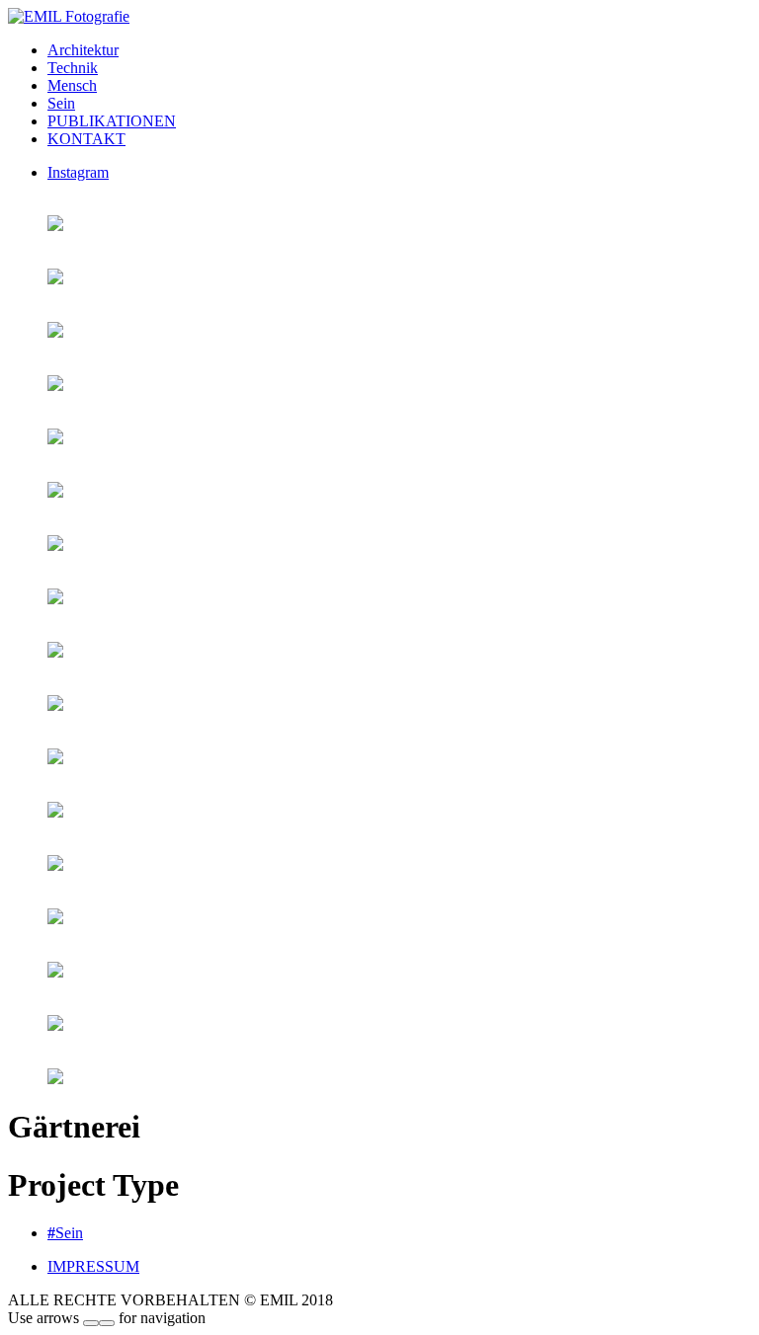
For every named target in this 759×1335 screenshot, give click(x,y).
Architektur (83, 49)
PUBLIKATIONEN (111, 121)
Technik (72, 67)
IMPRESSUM (93, 1266)
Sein (61, 103)
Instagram (78, 172)
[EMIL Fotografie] (68, 16)
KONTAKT (86, 138)
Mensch (72, 85)
